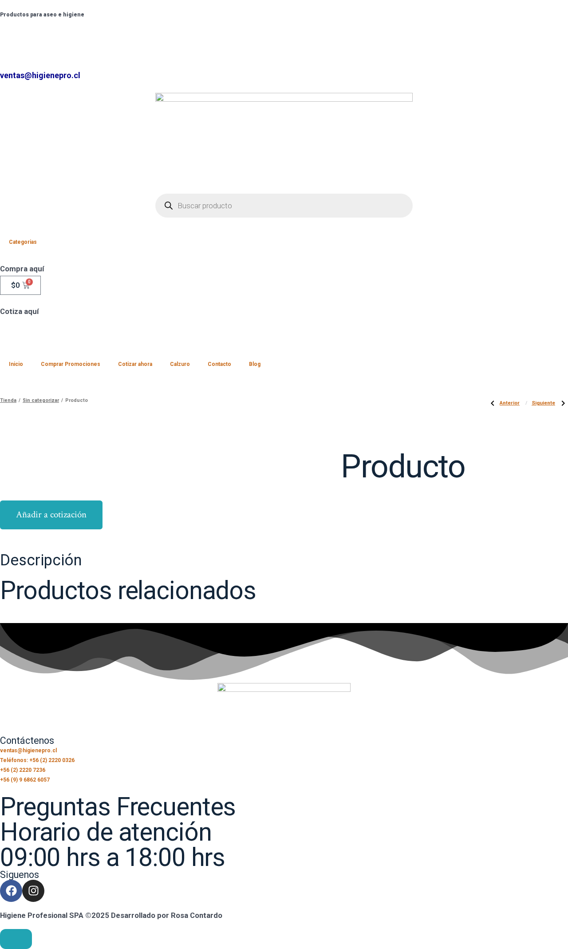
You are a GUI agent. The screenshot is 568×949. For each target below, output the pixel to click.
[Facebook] (11, 891)
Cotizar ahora (135, 364)
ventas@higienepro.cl (40, 75)
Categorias (23, 242)
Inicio (16, 364)
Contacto (219, 364)
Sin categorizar (41, 400)
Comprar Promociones (70, 364)
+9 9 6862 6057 (141, 36)
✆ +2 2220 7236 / (31, 36)
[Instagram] (33, 891)
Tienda (8, 400)
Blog (254, 364)
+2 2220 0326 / (88, 36)
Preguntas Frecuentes (118, 807)
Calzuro (180, 364)
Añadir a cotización (51, 514)
